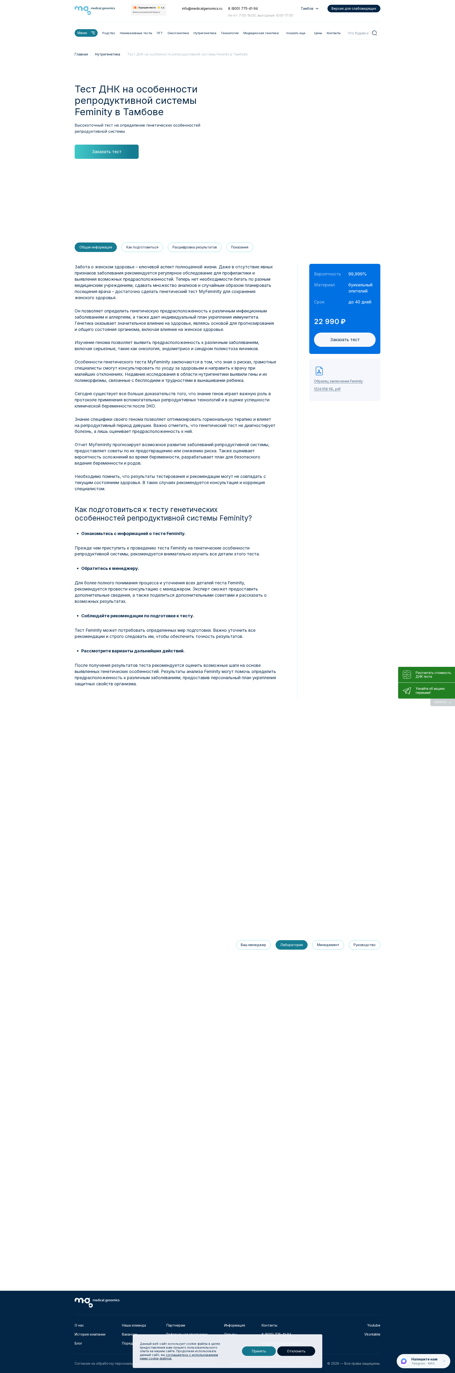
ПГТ (160, 33)
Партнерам (175, 1325)
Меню (82, 33)
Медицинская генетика (261, 33)
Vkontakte (372, 1334)
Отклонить (296, 1351)
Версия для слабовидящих (354, 8)
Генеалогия (230, 33)
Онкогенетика (178, 33)
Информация (234, 1325)
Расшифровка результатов (195, 247)
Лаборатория (291, 945)
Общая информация (95, 247)
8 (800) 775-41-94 (243, 8)
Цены (318, 33)
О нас (79, 1325)
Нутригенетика (205, 33)
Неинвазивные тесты (136, 33)
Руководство (365, 945)
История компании (90, 1334)
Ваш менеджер (253, 945)
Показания (239, 247)
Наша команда (134, 1325)
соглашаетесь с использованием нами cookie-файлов (179, 1356)
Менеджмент (328, 945)
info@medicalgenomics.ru (202, 8)
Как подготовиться (142, 247)
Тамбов (307, 8)
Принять (259, 1351)
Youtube (373, 1325)
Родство (108, 33)
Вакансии (129, 1334)
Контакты (334, 33)
